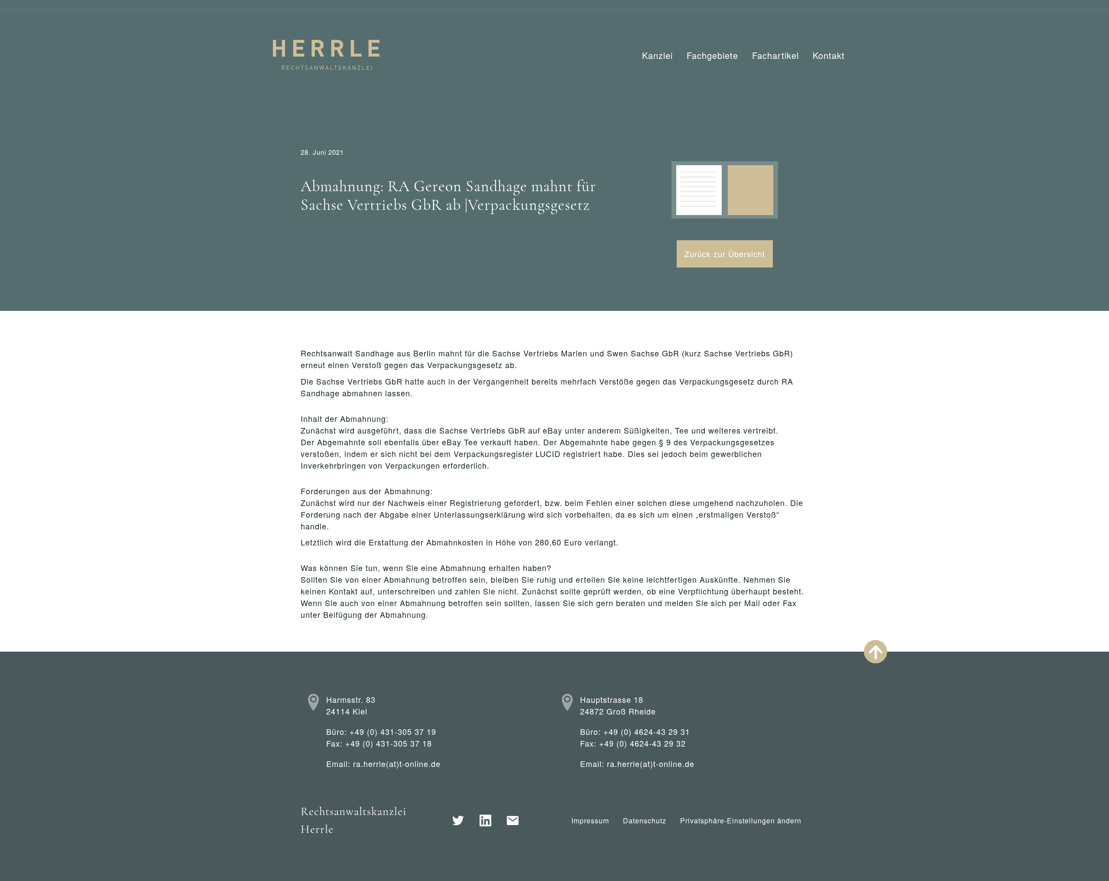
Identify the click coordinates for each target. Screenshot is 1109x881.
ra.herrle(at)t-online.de (397, 763)
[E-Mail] (512, 820)
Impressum (590, 821)
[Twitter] (458, 820)
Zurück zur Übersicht (724, 253)
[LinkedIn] (485, 820)
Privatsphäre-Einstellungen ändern (740, 821)
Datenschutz (644, 821)
